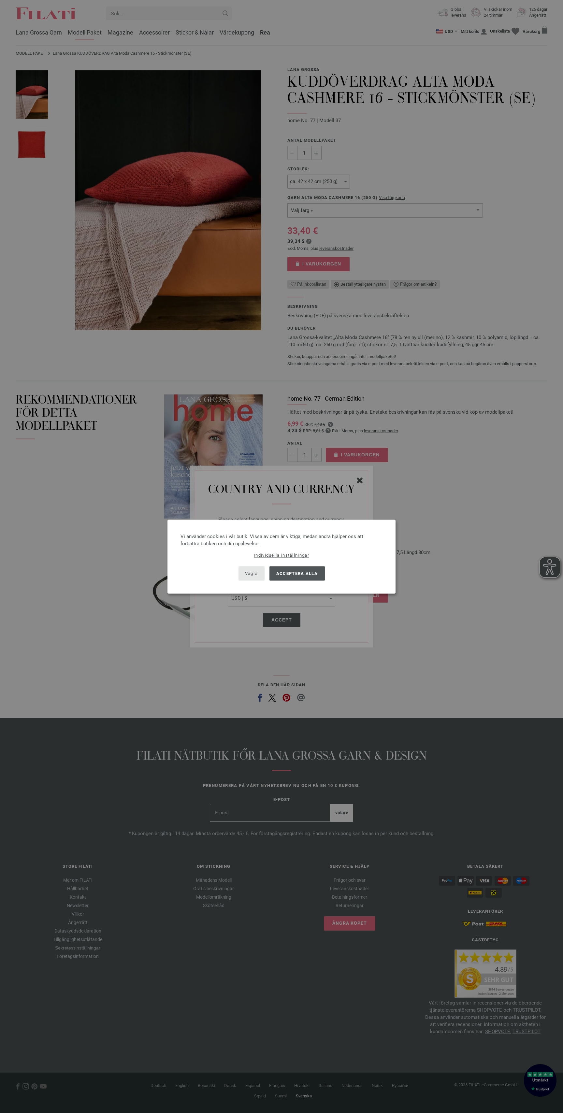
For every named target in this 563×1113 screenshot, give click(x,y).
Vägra (251, 573)
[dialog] (281, 556)
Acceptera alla (297, 573)
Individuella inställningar (281, 554)
